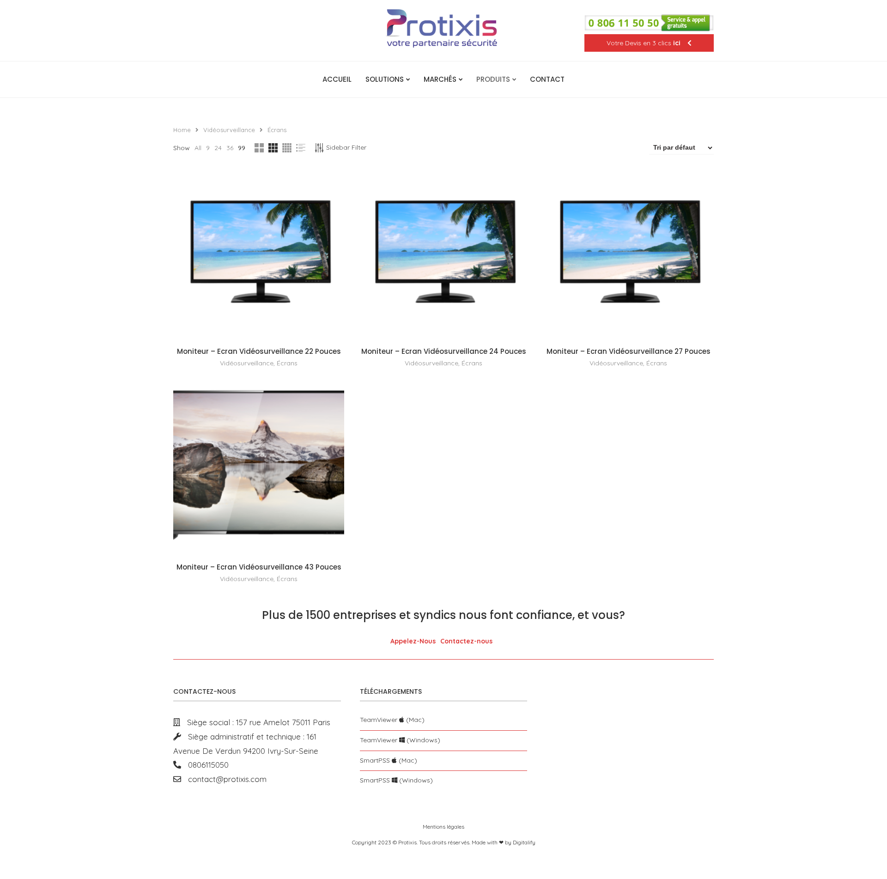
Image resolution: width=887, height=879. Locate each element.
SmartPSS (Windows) (396, 780)
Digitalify (524, 842)
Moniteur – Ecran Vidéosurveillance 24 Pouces (443, 351)
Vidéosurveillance (229, 129)
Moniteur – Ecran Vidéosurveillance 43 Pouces (258, 567)
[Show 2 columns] (259, 147)
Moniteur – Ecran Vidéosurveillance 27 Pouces (629, 351)
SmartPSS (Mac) (388, 760)
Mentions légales (443, 826)
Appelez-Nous (413, 641)
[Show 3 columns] (273, 147)
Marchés (440, 79)
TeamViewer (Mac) (392, 719)
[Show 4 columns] (287, 147)
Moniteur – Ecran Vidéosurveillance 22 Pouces (259, 351)
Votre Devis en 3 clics (643, 43)
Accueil (337, 79)
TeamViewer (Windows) (400, 740)
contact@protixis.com (224, 779)
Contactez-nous (466, 641)
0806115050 (205, 765)
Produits (493, 79)
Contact (547, 79)
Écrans (287, 363)
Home (182, 129)
